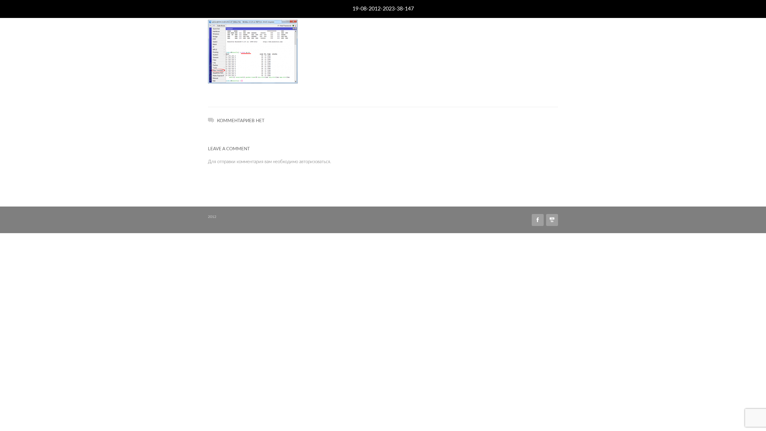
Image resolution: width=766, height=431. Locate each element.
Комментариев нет (241, 121)
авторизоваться (314, 162)
